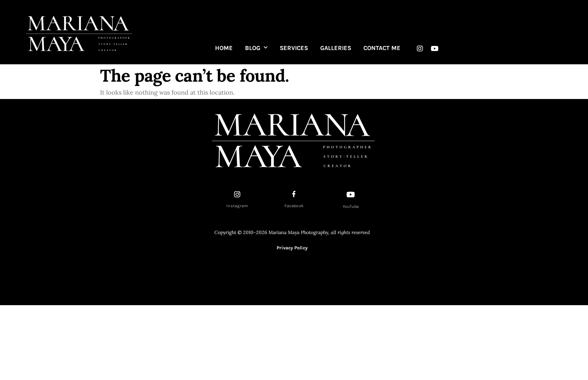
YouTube (351, 206)
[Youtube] (434, 48)
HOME (224, 48)
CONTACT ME (382, 48)
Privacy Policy (292, 248)
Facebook (294, 205)
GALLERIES (335, 48)
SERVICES (294, 48)
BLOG (252, 48)
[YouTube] (351, 194)
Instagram (237, 205)
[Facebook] (294, 194)
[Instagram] (420, 48)
